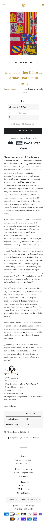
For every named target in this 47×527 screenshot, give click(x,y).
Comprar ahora (23, 131)
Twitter (24, 486)
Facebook (25, 482)
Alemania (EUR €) (29, 500)
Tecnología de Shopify (23, 509)
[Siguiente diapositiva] (37, 62)
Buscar (23, 456)
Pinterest (25, 489)
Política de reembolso (23, 460)
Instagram (25, 493)
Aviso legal (23, 477)
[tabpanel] (23, 33)
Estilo (23, 101)
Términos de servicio (23, 469)
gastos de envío (14, 89)
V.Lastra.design (27, 506)
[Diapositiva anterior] (9, 62)
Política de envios (23, 464)
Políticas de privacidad (23, 473)
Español (10, 500)
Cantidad (23, 113)
